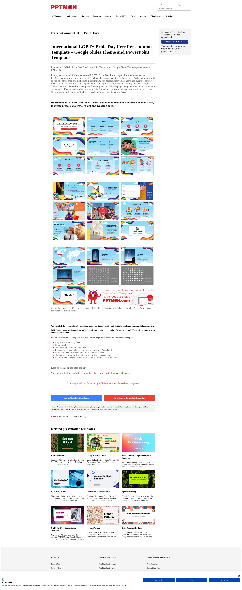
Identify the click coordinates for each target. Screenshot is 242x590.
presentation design (97, 409)
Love (72, 409)
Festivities (106, 407)
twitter (107, 373)
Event (133, 16)
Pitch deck (87, 409)
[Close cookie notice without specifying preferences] (239, 576)
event (100, 407)
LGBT (62, 409)
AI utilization (156, 16)
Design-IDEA (121, 16)
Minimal (143, 16)
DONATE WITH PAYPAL (175, 42)
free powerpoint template (134, 407)
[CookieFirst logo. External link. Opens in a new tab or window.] (3, 579)
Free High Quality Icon (107, 568)
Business (85, 16)
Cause (72, 407)
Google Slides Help (153, 568)
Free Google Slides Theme (118, 407)
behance (126, 373)
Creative (108, 16)
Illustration (55, 409)
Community (86, 407)
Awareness (60, 407)
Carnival (67, 407)
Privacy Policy (56, 568)
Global (145, 407)
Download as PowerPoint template (130, 398)
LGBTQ (67, 409)
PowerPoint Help (152, 564)
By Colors (169, 16)
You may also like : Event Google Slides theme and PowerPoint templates (103, 383)
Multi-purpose (72, 16)
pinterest (116, 373)
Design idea (94, 407)
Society (115, 409)
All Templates (57, 16)
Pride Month (108, 409)
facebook (98, 373)
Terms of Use (55, 564)
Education (97, 16)
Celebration (78, 407)
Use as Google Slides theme (76, 398)
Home (53, 416)
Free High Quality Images (107, 564)
